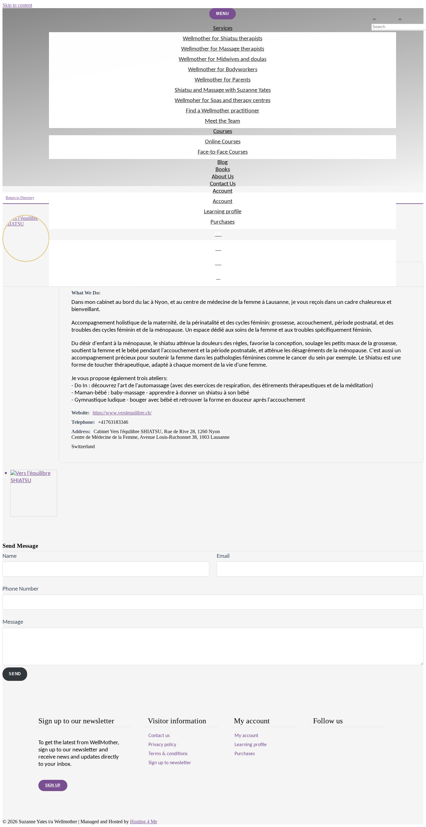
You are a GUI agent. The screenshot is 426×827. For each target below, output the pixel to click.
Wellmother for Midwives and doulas (222, 59)
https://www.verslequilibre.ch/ (122, 412)
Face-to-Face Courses (223, 152)
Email (223, 556)
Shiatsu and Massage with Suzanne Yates (223, 90)
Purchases (223, 222)
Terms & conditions (167, 753)
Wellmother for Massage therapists (222, 49)
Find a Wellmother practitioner (222, 111)
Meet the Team (222, 121)
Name (9, 556)
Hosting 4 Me (143, 821)
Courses (222, 132)
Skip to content (17, 5)
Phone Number (20, 589)
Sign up (53, 785)
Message (12, 622)
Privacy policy (162, 744)
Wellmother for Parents (222, 80)
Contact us (159, 735)
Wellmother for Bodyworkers (222, 70)
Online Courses (222, 142)
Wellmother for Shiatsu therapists (222, 39)
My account (246, 735)
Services (222, 29)
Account (222, 191)
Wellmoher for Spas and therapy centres (222, 101)
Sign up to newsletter (169, 762)
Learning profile (222, 212)
